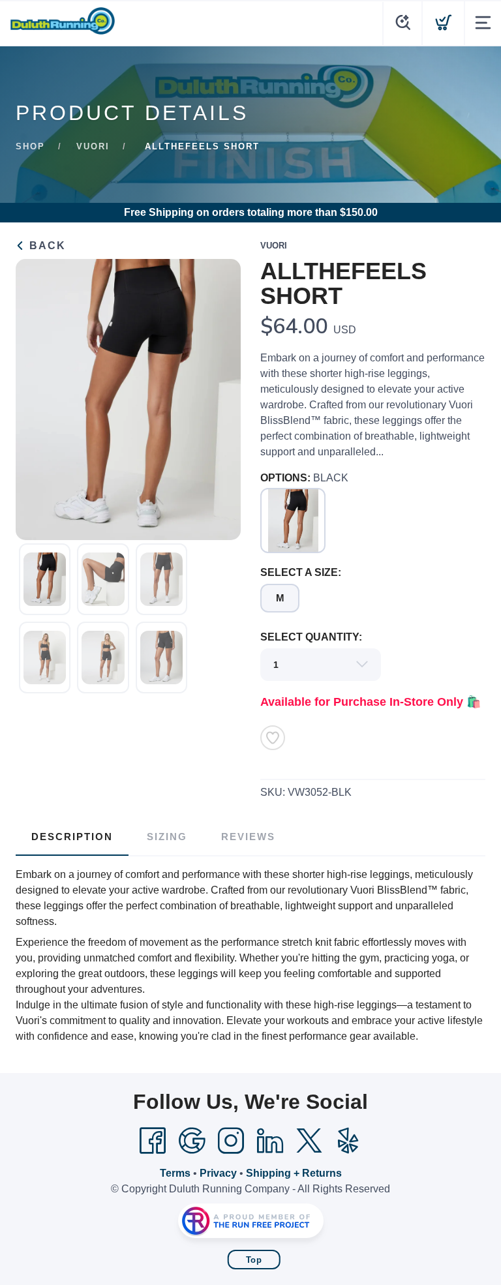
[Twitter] (309, 1140)
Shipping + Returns (294, 1173)
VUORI (93, 146)
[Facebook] (152, 1140)
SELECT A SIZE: (300, 572)
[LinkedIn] (270, 1140)
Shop (30, 146)
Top (254, 1260)
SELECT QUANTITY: (311, 636)
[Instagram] (230, 1140)
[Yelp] (348, 1140)
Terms (175, 1173)
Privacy (218, 1173)
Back (45, 245)
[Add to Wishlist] (272, 737)
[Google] (191, 1140)
